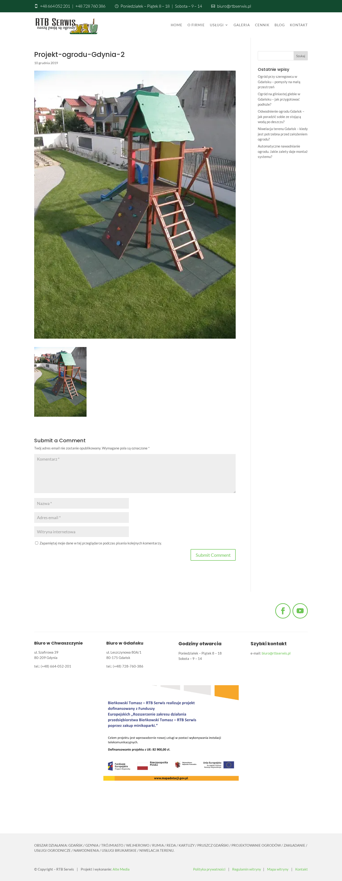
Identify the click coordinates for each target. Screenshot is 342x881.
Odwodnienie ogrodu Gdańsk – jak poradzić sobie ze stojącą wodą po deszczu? (281, 116)
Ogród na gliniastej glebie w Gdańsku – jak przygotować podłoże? (279, 99)
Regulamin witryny (246, 869)
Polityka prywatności (209, 869)
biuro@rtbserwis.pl (234, 6)
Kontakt (299, 25)
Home (176, 25)
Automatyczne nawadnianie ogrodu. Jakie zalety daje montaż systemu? (283, 151)
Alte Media (121, 869)
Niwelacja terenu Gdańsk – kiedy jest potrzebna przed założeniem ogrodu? (283, 134)
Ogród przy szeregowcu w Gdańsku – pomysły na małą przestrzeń (279, 81)
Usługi (217, 25)
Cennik (262, 25)
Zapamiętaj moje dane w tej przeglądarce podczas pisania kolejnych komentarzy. (101, 543)
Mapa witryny (277, 869)
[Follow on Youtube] (300, 611)
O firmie (196, 25)
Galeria (242, 25)
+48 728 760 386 (90, 6)
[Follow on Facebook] (283, 611)
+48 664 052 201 (55, 6)
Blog (280, 25)
